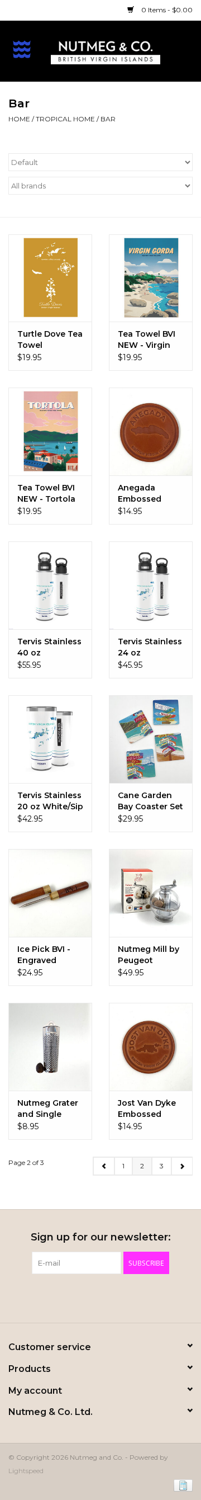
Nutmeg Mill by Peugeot (148, 954)
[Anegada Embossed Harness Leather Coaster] (151, 431)
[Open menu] (22, 48)
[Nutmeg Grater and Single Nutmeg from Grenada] (50, 1047)
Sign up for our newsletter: (101, 1237)
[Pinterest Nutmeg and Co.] (100, 1297)
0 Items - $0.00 (166, 10)
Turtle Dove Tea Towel (50, 339)
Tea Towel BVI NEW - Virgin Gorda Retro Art (150, 340)
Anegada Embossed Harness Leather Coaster (139, 493)
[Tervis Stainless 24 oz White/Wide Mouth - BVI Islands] (151, 585)
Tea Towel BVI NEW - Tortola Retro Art (46, 493)
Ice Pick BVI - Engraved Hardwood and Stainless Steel (48, 955)
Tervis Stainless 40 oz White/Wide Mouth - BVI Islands (49, 647)
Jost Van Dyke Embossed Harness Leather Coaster (147, 1109)
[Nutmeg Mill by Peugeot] (151, 893)
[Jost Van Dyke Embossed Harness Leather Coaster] (151, 1047)
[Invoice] (181, 1484)
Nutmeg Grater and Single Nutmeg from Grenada (47, 1109)
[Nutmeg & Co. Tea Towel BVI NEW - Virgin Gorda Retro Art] (151, 278)
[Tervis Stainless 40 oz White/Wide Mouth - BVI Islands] (50, 585)
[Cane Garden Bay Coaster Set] (151, 739)
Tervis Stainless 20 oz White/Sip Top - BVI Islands (50, 801)
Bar (108, 119)
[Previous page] (103, 1166)
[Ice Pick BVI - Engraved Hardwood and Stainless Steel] (50, 893)
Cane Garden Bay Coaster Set (150, 801)
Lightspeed (26, 1470)
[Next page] (181, 1166)
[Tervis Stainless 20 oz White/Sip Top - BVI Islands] (50, 739)
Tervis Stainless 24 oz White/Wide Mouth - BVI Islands (150, 647)
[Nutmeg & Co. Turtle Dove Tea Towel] (50, 278)
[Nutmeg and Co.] (122, 50)
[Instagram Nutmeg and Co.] (121, 1297)
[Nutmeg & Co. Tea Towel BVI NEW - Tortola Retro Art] (50, 431)
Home (19, 119)
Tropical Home (65, 119)
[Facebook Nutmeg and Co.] (80, 1297)
